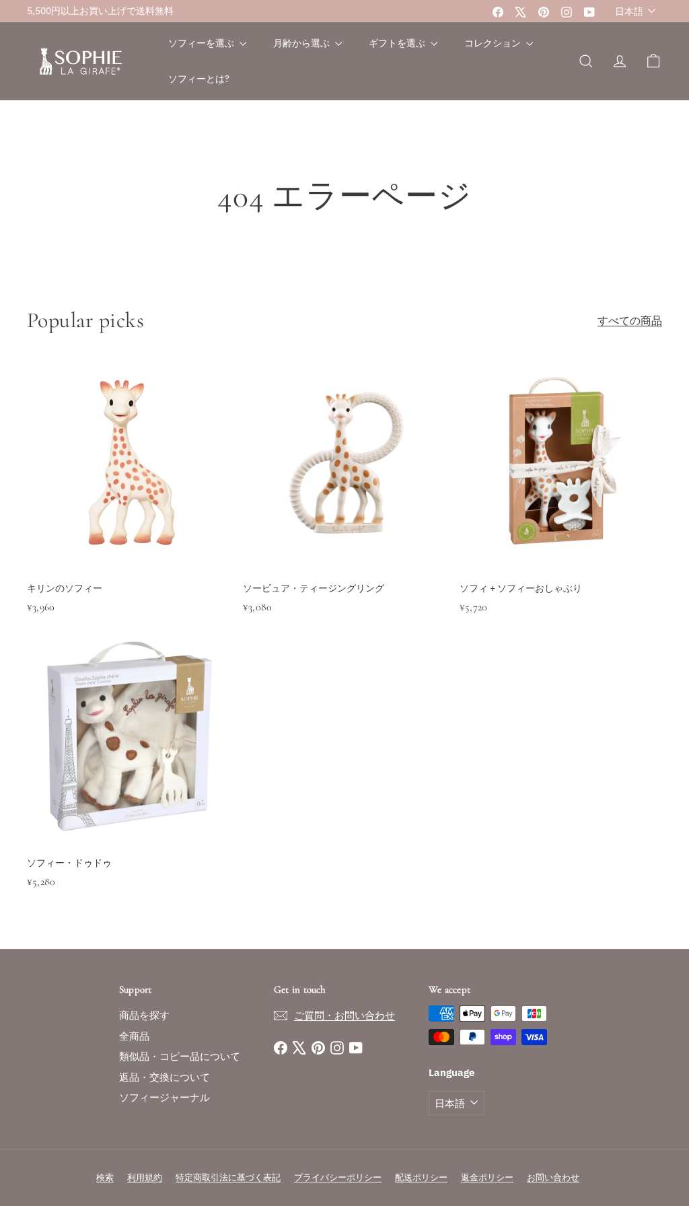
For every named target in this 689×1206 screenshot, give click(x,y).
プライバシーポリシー (338, 1177)
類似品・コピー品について (179, 1056)
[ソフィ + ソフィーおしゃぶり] (561, 507)
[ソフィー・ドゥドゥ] (128, 782)
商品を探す (144, 1015)
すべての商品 (629, 320)
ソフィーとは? (198, 79)
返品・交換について (164, 1077)
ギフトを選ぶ (398, 43)
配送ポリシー (421, 1177)
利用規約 (144, 1177)
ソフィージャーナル (164, 1097)
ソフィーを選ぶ (202, 43)
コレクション (493, 43)
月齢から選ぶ (302, 43)
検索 (105, 1177)
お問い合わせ (553, 1177)
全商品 (134, 1036)
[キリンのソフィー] (128, 507)
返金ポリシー (487, 1177)
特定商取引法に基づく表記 (228, 1177)
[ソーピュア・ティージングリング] (344, 507)
